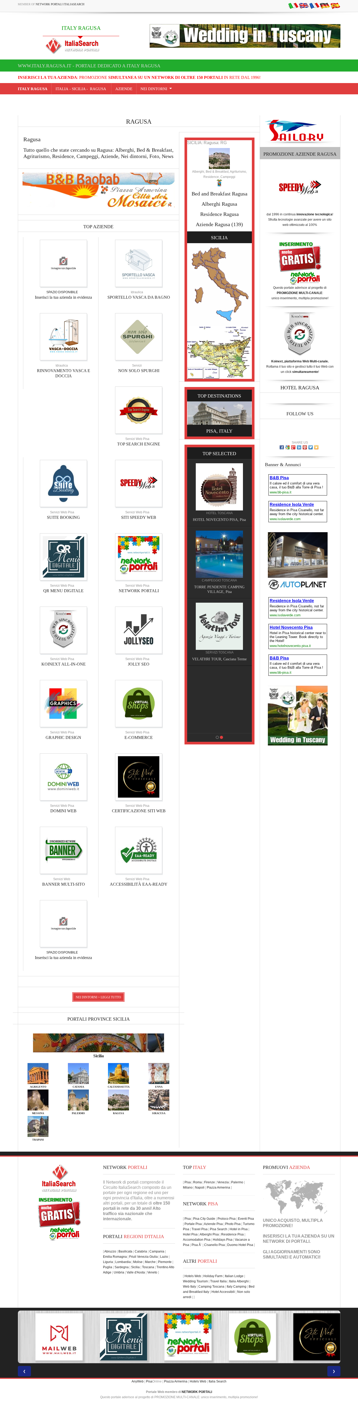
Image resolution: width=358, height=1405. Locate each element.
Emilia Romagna (115, 1257)
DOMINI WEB (63, 811)
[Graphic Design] (63, 703)
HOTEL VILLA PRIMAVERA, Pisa (197, 659)
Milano (188, 1187)
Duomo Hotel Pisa (240, 1245)
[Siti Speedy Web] (138, 483)
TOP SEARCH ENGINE (138, 444)
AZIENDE (123, 89)
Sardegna (122, 1267)
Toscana (148, 1267)
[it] (293, 5)
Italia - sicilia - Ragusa (81, 89)
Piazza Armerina (218, 1187)
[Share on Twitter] (310, 447)
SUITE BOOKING (63, 517)
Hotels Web (193, 1276)
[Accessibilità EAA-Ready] (138, 850)
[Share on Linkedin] (299, 447)
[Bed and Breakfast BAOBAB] (197, 554)
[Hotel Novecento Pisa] (197, 693)
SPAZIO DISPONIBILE (62, 292)
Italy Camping (236, 1286)
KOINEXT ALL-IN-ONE (63, 664)
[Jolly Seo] (138, 630)
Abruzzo (110, 1251)
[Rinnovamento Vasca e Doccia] (63, 336)
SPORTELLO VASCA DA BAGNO (138, 297)
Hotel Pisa (190, 1234)
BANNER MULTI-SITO (63, 884)
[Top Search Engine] (138, 410)
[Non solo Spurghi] (138, 336)
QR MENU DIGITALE (63, 591)
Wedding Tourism (195, 1281)
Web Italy (189, 1286)
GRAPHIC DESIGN (63, 737)
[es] (335, 5)
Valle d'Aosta (136, 1272)
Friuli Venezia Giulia (143, 1257)
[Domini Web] (63, 776)
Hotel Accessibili (223, 1292)
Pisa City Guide (204, 1219)
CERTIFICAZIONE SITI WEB (139, 811)
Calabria (141, 1251)
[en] (304, 5)
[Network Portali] (138, 556)
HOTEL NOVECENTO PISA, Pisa (197, 726)
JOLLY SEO (138, 664)
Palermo (237, 1182)
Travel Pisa (200, 1229)
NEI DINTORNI (153, 89)
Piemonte (165, 1262)
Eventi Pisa (246, 1219)
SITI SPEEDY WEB (138, 517)
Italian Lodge (234, 1276)
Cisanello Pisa (214, 1245)
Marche (150, 1262)
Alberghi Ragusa (219, 204)
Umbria (119, 1272)
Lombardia (123, 1262)
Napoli (199, 1187)
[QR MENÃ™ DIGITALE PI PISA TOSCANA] (114, 1336)
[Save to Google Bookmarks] (287, 447)
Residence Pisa (232, 1234)
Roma (197, 1182)
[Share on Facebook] (282, 447)
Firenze (209, 1182)
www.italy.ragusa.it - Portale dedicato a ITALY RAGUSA (89, 65)
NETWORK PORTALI (139, 591)
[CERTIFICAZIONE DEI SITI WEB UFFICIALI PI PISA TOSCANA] (308, 1336)
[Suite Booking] (63, 483)
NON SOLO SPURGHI (138, 370)
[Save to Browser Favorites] (316, 447)
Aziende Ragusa (213, 224)
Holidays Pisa (222, 1239)
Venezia (223, 1182)
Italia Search (217, 1381)
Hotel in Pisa (239, 1229)
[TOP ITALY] (197, 492)
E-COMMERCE (138, 737)
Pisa (188, 1182)
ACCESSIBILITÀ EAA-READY (138, 884)
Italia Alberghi (239, 1281)
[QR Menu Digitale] (63, 556)
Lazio (164, 1257)
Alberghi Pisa (209, 1234)
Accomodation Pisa (196, 1239)
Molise (138, 1262)
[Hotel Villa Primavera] (197, 626)
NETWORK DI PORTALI (286, 1241)
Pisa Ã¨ (197, 1245)
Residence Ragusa (219, 214)
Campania (156, 1251)
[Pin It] (305, 447)
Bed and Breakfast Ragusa (219, 194)
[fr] (314, 5)
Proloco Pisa (227, 1219)
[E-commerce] (138, 703)
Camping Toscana (211, 1286)
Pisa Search (218, 1229)
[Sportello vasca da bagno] (138, 263)
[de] (324, 5)
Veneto (152, 1272)
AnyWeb (138, 1381)
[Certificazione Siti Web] (138, 776)
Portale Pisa (193, 1224)
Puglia (107, 1267)
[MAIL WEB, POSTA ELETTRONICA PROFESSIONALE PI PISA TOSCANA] (50, 1336)
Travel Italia (218, 1281)
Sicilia (135, 1267)
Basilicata (125, 1251)
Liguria (108, 1262)
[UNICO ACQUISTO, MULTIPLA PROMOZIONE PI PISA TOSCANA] (179, 1336)
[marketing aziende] (63, 263)
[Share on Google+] (293, 447)
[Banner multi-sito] (63, 850)
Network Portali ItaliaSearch (60, 4)
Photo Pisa (233, 1224)
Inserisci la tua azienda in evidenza (63, 297)
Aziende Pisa (213, 1224)
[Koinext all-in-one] (63, 630)
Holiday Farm (213, 1276)
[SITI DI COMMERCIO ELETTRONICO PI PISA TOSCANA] (243, 1336)
